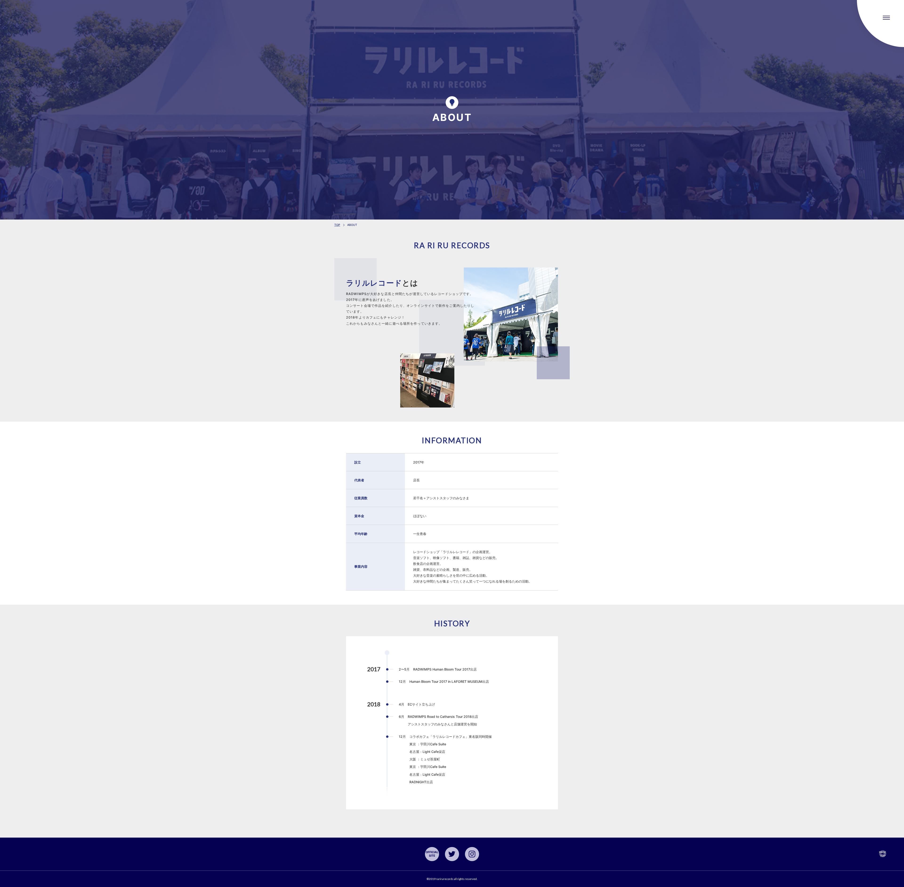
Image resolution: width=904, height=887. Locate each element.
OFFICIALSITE (432, 853)
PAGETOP (882, 853)
